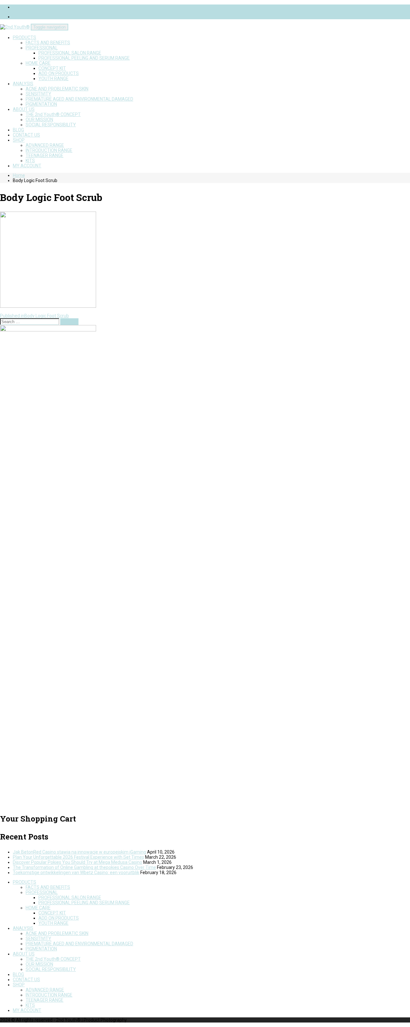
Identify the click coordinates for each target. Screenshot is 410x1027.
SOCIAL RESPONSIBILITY (51, 124)
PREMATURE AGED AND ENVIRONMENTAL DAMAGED (79, 99)
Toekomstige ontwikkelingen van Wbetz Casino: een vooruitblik (76, 872)
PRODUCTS (24, 37)
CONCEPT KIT (52, 68)
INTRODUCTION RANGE (49, 150)
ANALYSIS (23, 83)
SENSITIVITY (38, 93)
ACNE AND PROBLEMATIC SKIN (57, 88)
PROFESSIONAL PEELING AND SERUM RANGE (84, 58)
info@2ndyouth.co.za (34, 7)
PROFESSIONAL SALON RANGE (69, 52)
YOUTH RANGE (53, 78)
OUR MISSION (39, 119)
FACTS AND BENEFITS (48, 42)
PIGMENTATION (41, 104)
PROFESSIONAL (42, 47)
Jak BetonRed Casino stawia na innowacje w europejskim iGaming (79, 852)
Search (69, 321)
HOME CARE (38, 63)
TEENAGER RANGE (44, 155)
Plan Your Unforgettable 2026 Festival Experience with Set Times (78, 857)
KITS (30, 160)
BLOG (18, 129)
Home (19, 175)
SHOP (19, 140)
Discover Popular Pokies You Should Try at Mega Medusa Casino (77, 862)
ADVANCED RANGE (45, 145)
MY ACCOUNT (27, 165)
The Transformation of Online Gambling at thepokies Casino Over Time (84, 867)
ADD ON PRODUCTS (58, 73)
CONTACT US (26, 135)
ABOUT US (24, 109)
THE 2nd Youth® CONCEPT (53, 114)
